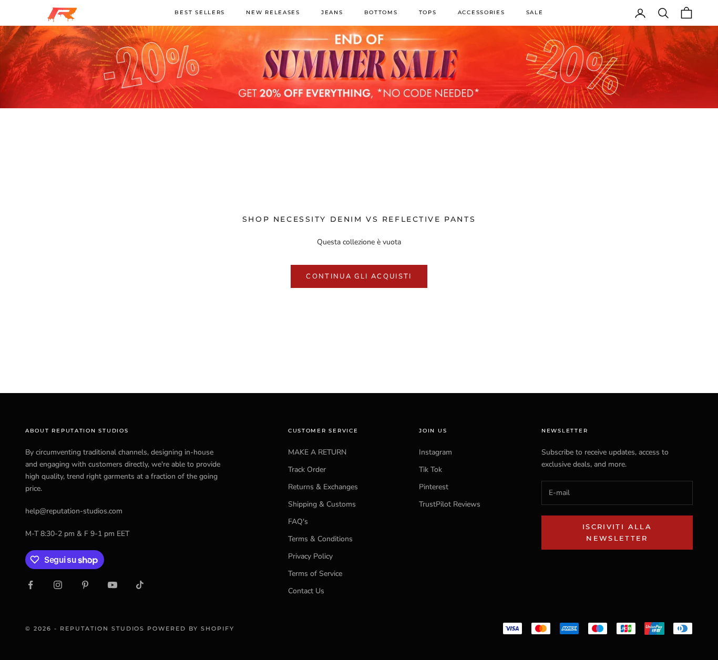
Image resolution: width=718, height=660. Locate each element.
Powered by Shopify (190, 628)
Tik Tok (430, 470)
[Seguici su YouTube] (112, 585)
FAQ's (298, 522)
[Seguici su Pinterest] (85, 585)
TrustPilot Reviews (449, 504)
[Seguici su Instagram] (58, 585)
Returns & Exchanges (323, 487)
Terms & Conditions (320, 539)
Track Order (307, 470)
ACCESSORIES (481, 12)
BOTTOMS (381, 12)
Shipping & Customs (322, 504)
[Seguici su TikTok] (140, 585)
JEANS (332, 12)
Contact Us (306, 591)
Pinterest (433, 487)
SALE (534, 12)
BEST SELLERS (200, 12)
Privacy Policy (310, 556)
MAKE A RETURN (317, 452)
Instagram (435, 452)
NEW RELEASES (273, 12)
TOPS (428, 12)
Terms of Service (315, 574)
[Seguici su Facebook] (30, 585)
